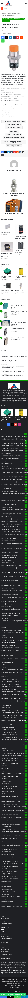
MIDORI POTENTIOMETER (9, 727)
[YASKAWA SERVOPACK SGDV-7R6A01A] (5, 341)
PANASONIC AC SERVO (8, 583)
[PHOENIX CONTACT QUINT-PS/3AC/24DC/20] (5, 315)
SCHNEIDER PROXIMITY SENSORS (11, 698)
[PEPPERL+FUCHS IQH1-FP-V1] (7, 271)
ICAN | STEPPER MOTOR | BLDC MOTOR (12, 773)
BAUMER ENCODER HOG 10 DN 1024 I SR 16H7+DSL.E (7, 255)
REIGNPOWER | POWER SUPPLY (10, 758)
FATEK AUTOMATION (7, 724)
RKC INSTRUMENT (7, 560)
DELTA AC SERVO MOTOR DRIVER (11, 529)
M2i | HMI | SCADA (7, 873)
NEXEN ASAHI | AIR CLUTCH (9, 849)
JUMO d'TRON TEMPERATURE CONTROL (13, 799)
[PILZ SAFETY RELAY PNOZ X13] (21, 271)
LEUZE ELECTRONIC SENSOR (10, 448)
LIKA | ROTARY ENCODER (9, 546)
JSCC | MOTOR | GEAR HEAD (10, 552)
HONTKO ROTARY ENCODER (9, 729)
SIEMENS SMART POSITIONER (10, 737)
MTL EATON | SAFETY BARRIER (10, 653)
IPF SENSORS (5, 783)
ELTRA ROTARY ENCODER (9, 588)
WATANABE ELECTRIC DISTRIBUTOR (11, 686)
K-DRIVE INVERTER (7, 886)
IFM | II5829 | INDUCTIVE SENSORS (14, 121)
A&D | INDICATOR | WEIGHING (10, 861)
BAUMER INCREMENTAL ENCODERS (11, 531)
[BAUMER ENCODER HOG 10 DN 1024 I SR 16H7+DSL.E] (7, 247)
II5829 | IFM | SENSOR (14, 134)
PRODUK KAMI (10, 13)
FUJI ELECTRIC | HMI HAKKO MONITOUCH (13, 436)
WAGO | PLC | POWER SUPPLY (10, 491)
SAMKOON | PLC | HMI (8, 854)
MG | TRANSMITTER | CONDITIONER (15, 472)
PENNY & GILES (6, 625)
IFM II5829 (14, 131)
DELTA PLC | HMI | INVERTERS (10, 526)
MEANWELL (5, 676)
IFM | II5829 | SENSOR (14, 124)
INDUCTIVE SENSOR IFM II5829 (14, 138)
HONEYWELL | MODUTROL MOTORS (12, 479)
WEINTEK (4, 778)
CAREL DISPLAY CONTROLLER (10, 815)
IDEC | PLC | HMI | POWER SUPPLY (11, 519)
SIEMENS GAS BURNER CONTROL (11, 801)
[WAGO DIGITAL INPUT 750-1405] (7, 227)
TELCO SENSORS (6, 516)
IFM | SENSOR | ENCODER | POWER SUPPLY (13, 18)
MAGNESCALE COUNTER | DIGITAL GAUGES (14, 820)
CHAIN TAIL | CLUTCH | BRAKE (10, 580)
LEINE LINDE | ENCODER (8, 750)
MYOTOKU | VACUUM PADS (9, 838)
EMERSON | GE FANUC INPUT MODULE (12, 461)
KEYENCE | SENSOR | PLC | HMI (10, 482)
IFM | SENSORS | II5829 (14, 128)
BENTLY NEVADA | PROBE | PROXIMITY (12, 543)
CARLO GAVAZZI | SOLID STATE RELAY (12, 863)
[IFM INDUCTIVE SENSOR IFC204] (21, 285)
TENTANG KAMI (5, 918)
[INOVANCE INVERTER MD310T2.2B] (21, 245)
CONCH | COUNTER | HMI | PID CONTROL (13, 691)
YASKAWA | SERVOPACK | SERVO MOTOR (13, 477)
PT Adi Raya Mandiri (8, 30)
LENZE (4, 635)
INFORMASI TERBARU (7, 901)
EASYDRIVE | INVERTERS (8, 642)
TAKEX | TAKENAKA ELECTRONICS (11, 681)
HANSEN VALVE (6, 881)
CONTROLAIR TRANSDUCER (9, 557)
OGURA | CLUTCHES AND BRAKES (11, 824)
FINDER (4, 627)
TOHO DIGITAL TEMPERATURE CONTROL (13, 669)
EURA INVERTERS (7, 884)
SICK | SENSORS (6, 453)
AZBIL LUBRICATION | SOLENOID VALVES (13, 753)
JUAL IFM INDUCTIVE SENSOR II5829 (14, 141)
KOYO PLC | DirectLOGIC (8, 645)
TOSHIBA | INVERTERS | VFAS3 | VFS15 (12, 445)
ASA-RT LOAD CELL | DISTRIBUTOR (11, 817)
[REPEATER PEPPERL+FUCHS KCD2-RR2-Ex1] (5, 306)
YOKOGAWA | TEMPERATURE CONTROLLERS (14, 590)
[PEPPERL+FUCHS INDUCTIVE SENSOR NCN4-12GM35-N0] (5, 323)
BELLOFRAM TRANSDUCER (9, 761)
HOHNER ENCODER (7, 655)
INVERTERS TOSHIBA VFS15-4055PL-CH (20, 237)
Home (4, 13)
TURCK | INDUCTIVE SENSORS (10, 710)
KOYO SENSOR (6, 707)
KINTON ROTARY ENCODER (9, 871)
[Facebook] (2, 152)
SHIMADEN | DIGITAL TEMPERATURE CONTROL (15, 694)
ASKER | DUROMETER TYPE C (10, 776)
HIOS (3, 664)
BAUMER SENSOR (7, 507)
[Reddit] (17, 152)
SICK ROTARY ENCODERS (9, 538)
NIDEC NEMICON (6, 705)
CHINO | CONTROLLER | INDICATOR (11, 650)
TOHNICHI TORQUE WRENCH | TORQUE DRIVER (15, 739)
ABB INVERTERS (6, 606)
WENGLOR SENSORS (7, 637)
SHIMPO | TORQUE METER (9, 829)
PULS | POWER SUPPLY (8, 604)
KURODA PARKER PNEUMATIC (10, 796)
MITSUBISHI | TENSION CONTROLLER (12, 585)
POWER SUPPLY (6, 781)
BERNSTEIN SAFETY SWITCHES (10, 879)
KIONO (4, 771)
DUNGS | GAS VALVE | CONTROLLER (12, 715)
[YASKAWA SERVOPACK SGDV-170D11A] (5, 332)
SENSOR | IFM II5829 (14, 146)
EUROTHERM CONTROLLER (9, 734)
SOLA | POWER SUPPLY (8, 891)
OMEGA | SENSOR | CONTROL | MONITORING (14, 841)
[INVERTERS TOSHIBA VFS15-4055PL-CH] (21, 229)
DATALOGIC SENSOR (7, 788)
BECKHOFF (5, 466)
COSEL (4, 748)
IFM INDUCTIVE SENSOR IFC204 (12, 8)
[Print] (2, 155)
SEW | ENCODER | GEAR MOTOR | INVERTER (14, 831)
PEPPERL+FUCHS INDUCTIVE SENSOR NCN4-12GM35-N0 (18, 322)
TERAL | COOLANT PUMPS (9, 876)
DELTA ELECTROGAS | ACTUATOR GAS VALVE (14, 806)
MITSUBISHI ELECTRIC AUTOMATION (12, 456)
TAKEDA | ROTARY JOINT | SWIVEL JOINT (12, 906)
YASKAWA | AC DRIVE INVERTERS (11, 613)
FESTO (4, 794)
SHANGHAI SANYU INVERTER (10, 615)
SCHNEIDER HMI (6, 852)
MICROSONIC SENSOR (8, 791)
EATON (4, 667)
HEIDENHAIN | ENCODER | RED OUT (11, 514)
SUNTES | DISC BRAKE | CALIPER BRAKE (13, 755)
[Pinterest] (14, 152)
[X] (5, 152)
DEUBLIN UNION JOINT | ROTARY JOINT (13, 632)
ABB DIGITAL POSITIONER (9, 601)
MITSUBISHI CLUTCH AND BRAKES (11, 630)
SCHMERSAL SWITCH (7, 904)
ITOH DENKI (5, 766)
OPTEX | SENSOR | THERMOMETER (11, 684)
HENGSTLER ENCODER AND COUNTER (12, 712)
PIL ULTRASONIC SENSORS (9, 679)
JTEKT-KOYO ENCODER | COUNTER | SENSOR (14, 500)
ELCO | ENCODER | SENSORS (10, 594)
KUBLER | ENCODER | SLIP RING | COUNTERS (14, 509)
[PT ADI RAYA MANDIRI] (8, 3)
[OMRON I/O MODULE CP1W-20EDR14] (7, 285)
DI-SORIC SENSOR (7, 826)
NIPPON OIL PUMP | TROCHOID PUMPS (12, 521)
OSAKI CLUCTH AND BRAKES (10, 763)
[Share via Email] (23, 152)
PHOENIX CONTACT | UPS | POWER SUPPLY (14, 568)
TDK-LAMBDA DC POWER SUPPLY (11, 896)
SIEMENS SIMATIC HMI (8, 488)
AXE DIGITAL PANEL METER (13, 640)
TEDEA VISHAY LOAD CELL (9, 689)
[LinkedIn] (8, 152)
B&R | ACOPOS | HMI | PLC (9, 504)
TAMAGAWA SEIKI (6, 899)
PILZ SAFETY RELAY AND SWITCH (11, 458)
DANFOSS (4, 868)
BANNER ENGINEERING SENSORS (11, 648)
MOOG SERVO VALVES (8, 662)
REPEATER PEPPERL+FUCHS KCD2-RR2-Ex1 (17, 305)
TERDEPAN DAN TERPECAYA (14, 983)
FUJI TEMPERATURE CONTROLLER (11, 565)
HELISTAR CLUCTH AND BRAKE (10, 786)
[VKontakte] (20, 152)
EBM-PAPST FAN (6, 498)
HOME (2, 916)
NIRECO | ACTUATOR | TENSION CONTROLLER (14, 658)
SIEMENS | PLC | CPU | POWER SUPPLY (12, 524)
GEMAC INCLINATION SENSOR (10, 866)
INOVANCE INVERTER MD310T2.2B (21, 251)
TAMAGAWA (5, 768)
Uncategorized (5, 894)
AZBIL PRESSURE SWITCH (9, 563)
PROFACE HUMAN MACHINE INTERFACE (13, 443)
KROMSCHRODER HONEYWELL (10, 555)
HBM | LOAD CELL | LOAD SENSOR (11, 836)
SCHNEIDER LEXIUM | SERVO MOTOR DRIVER (14, 609)
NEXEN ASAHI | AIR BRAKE (9, 732)
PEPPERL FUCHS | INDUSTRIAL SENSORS (13, 450)
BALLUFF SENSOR (7, 463)
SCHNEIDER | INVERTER (8, 541)
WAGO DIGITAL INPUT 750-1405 (5, 231)
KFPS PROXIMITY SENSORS (9, 804)
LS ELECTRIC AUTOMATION (9, 718)
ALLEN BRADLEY (6, 618)
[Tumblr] (11, 152)
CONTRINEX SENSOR (7, 889)
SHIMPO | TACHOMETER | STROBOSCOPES (13, 810)
